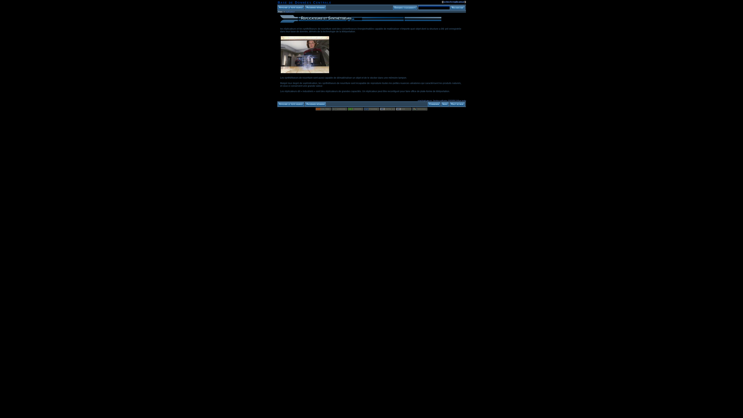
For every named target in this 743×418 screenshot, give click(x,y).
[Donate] (355, 109)
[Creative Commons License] (339, 109)
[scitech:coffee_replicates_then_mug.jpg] (305, 73)
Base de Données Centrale (305, 2)
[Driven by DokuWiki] (419, 109)
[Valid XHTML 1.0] (387, 109)
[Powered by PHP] (371, 109)
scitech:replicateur (453, 2)
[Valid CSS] (403, 109)
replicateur (290, 12)
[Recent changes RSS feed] (323, 109)
